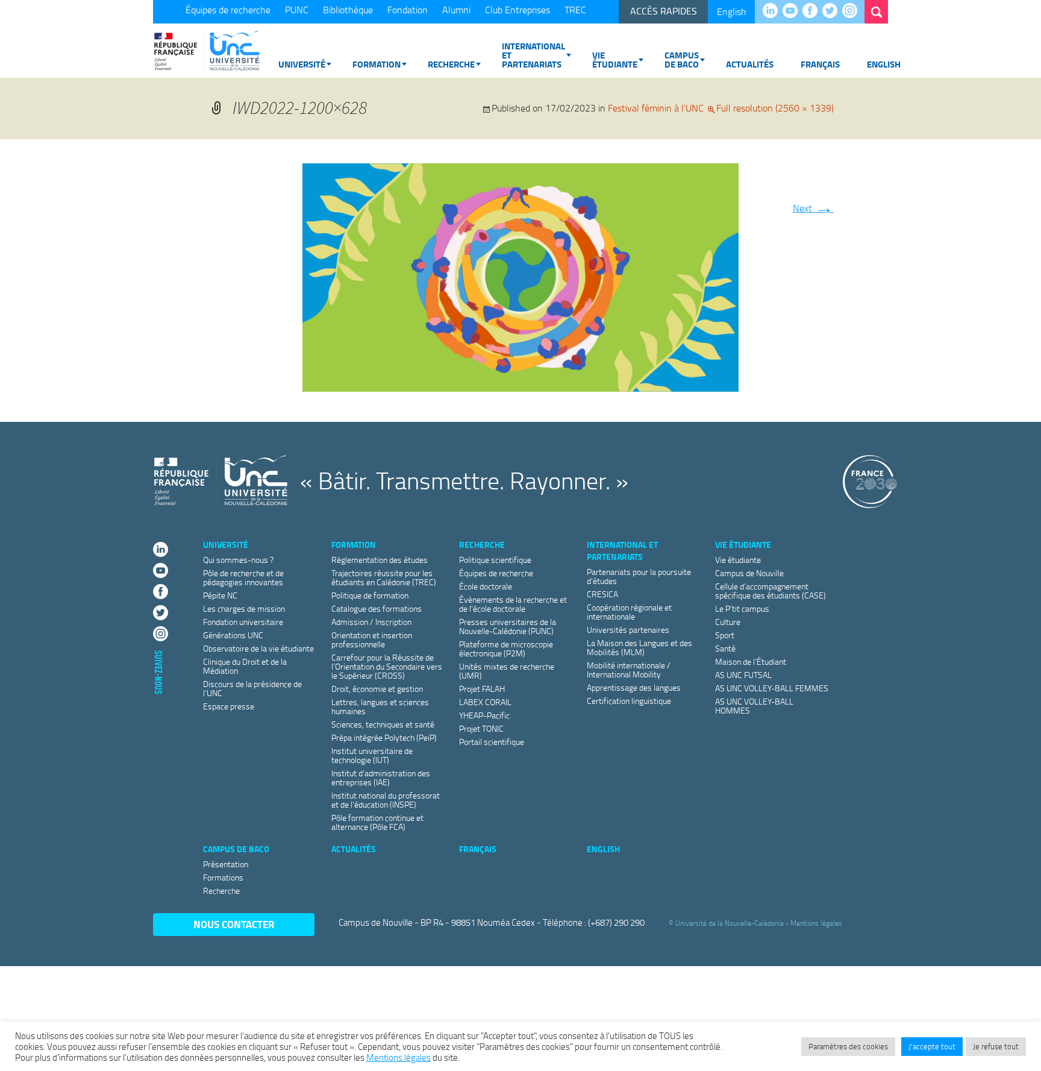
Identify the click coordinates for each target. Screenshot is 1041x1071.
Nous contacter (234, 924)
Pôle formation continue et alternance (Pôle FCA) (377, 822)
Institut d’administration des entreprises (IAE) (380, 777)
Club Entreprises (517, 9)
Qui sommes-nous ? (238, 559)
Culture (727, 621)
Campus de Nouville (749, 573)
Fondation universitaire (243, 621)
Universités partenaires (628, 629)
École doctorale (485, 586)
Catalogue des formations (376, 608)
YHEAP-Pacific (484, 715)
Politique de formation (369, 595)
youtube (793, 11)
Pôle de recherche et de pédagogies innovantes (243, 577)
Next (813, 208)
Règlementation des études (379, 559)
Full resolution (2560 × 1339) (775, 108)
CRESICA (602, 594)
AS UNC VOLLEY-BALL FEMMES (771, 688)
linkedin (773, 11)
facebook (812, 11)
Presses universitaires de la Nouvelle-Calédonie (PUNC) (507, 626)
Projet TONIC (481, 728)
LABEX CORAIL (485, 702)
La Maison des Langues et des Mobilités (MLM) (639, 647)
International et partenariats (533, 55)
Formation (376, 64)
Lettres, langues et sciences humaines (380, 706)
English (731, 11)
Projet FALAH (482, 688)
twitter (832, 11)
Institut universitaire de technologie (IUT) (372, 755)
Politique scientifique (495, 559)
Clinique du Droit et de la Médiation (245, 666)
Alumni (456, 9)
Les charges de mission (244, 608)
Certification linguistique (629, 700)
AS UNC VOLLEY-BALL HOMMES (754, 706)
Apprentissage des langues (634, 687)
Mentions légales (816, 923)
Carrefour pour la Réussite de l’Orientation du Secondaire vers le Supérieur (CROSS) (386, 666)
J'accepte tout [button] (931, 1046)
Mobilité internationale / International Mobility (629, 669)
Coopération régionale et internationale (629, 611)
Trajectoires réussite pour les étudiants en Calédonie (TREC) (383, 577)
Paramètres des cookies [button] (848, 1046)
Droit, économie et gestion (377, 688)
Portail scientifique (491, 741)
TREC (575, 9)
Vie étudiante (614, 59)
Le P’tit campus (742, 608)
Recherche (451, 64)
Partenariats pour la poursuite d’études (639, 576)
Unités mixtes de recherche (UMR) (506, 671)
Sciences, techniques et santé (382, 724)
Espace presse (228, 706)
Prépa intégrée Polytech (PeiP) (384, 737)
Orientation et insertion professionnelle (371, 639)
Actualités (750, 64)
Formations (223, 877)
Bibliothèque (348, 9)
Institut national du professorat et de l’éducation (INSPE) (385, 800)
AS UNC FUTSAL (743, 674)
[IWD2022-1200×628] (520, 274)
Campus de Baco (681, 59)
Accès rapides (663, 10)
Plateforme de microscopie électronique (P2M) (506, 648)
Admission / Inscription (371, 621)
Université (301, 64)
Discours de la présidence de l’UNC (252, 688)
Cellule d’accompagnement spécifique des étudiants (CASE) (770, 590)
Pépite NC (220, 595)
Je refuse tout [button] (996, 1046)
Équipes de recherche (228, 9)
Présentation (225, 864)
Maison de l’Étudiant (750, 661)
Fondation (407, 9)
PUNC (296, 9)
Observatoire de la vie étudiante (258, 648)
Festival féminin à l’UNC (656, 108)
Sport (724, 635)
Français (820, 64)
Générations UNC (233, 635)
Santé (725, 648)
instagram (852, 11)
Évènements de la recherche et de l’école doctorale (513, 604)
